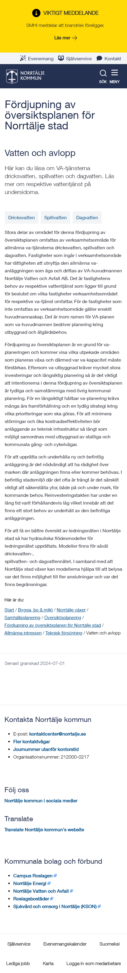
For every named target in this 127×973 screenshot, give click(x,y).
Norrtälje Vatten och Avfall (41, 891)
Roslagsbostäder (31, 898)
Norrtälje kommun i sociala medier (40, 800)
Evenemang (40, 58)
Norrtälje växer (71, 609)
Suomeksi (110, 943)
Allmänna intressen (23, 632)
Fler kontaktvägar (31, 741)
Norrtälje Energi (29, 883)
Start (9, 609)
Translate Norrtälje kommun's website (44, 829)
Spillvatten (55, 217)
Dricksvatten (21, 217)
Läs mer (62, 37)
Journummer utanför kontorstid (46, 749)
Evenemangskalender (65, 943)
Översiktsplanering (62, 617)
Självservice (79, 58)
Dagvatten (87, 217)
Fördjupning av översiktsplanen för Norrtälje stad (50, 115)
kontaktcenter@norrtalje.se (57, 733)
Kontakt (113, 58)
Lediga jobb (18, 963)
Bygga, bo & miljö (35, 609)
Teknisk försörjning (63, 632)
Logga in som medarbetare (93, 963)
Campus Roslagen (33, 875)
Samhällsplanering (22, 617)
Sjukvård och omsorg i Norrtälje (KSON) (55, 906)
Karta (48, 963)
